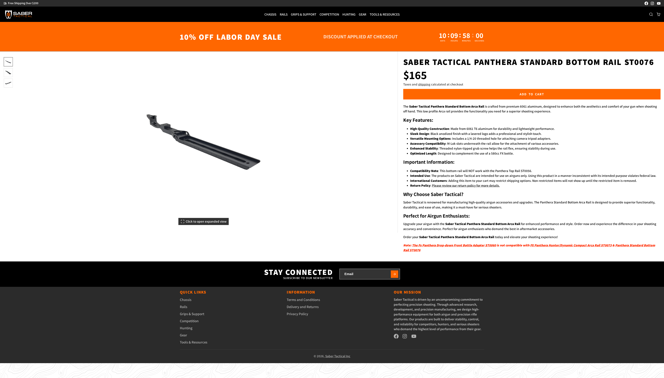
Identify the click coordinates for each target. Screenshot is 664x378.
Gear (362, 14)
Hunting (349, 14)
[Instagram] (652, 3)
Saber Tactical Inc (337, 356)
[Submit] (394, 274)
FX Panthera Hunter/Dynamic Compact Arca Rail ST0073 (571, 245)
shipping (424, 84)
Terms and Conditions (303, 299)
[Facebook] (646, 3)
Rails (284, 14)
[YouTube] (659, 3)
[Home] (18, 14)
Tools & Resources (385, 14)
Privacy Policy (297, 314)
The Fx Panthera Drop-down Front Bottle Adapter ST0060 (454, 245)
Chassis (270, 14)
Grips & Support (303, 14)
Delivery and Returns (303, 306)
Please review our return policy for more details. (466, 185)
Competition (329, 14)
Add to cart (532, 94)
